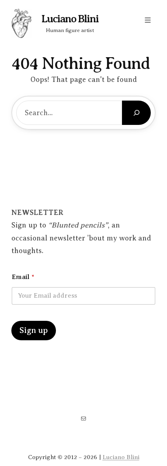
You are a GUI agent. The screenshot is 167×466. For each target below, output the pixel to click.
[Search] (136, 113)
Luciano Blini (69, 19)
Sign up (33, 330)
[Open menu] (148, 20)
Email (23, 277)
